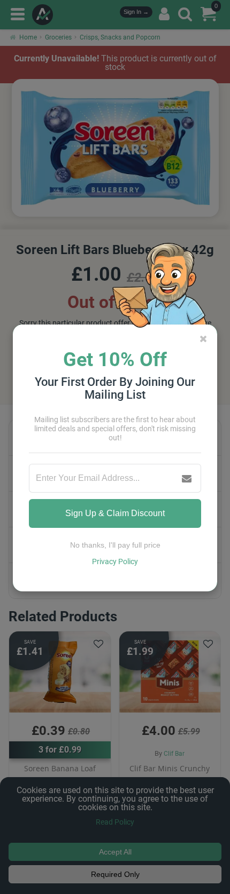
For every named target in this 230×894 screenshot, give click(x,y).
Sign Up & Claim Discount (115, 513)
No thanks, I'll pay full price (115, 545)
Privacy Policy (115, 561)
